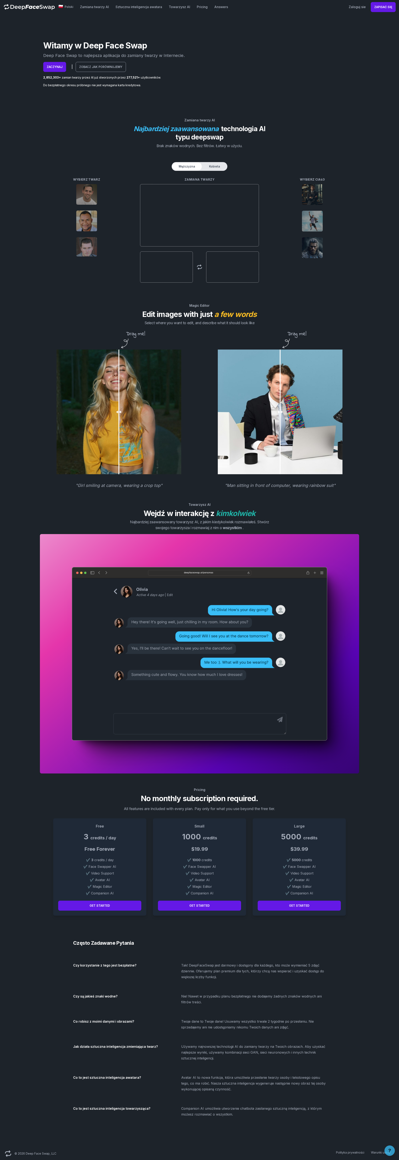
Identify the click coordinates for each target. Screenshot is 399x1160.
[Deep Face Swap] (29, 7)
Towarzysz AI (179, 7)
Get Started (100, 905)
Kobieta (214, 166)
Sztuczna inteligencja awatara (139, 7)
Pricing (202, 7)
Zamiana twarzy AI (94, 7)
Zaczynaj (55, 67)
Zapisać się (383, 7)
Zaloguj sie (357, 7)
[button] (66, 7)
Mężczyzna (187, 166)
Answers (221, 7)
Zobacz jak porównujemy (100, 67)
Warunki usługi (381, 1152)
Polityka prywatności (350, 1152)
